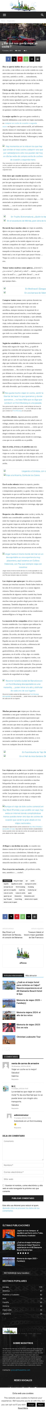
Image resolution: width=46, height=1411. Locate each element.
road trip (22, 890)
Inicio (3, 21)
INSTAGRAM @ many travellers (16, 1273)
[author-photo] (23, 959)
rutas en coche (20, 893)
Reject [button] (40, 1405)
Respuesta (15, 1079)
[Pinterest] (20, 59)
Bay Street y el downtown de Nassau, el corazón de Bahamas (12, 935)
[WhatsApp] (25, 59)
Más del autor (31, 976)
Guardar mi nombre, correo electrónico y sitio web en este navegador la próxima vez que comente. (23, 1188)
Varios (20, 39)
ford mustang (20, 887)
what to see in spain (10, 902)
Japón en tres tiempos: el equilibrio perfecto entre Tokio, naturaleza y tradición (30, 1233)
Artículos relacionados (13, 976)
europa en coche (30, 884)
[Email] (31, 59)
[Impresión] (37, 59)
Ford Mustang (17, 410)
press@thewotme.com (20, 1370)
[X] (14, 59)
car (27, 881)
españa (6, 884)
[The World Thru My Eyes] (23, 6)
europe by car (8, 887)
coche (32, 881)
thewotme (18, 896)
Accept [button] (31, 1405)
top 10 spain (8, 899)
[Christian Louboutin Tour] (9, 1039)
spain (30, 893)
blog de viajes (18, 881)
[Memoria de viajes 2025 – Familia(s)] (9, 1003)
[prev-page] (4, 1049)
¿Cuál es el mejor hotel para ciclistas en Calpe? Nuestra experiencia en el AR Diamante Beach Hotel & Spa (29, 988)
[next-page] (8, 1049)
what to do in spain (31, 899)
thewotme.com (29, 896)
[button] (4, 15)
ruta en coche (8, 893)
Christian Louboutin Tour (29, 1037)
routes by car (32, 890)
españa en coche (16, 884)
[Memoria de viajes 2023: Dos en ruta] (9, 1027)
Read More (23, 1408)
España (5, 39)
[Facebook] (8, 59)
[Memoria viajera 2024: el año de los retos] (9, 1015)
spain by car (8, 896)
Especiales (11, 21)
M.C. (14, 1086)
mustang (31, 887)
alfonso (23, 963)
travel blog (18, 899)
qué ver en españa (10, 890)
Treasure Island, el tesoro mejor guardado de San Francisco (33, 935)
